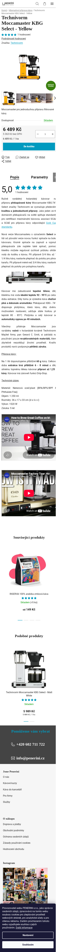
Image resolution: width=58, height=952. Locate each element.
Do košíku (29, 146)
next (54, 565)
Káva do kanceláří (12, 789)
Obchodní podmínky (13, 830)
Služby (6, 802)
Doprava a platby (12, 824)
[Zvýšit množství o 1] (52, 134)
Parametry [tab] (39, 177)
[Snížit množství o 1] (38, 134)
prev (3, 565)
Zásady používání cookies (16, 842)
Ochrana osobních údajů (16, 836)
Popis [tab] (14, 177)
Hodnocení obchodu (13, 849)
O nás (6, 777)
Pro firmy (7, 795)
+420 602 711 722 (30, 744)
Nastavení (28, 935)
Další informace (24, 927)
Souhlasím (28, 944)
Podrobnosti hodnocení (13, 38)
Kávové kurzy (10, 783)
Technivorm (17, 42)
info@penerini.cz (30, 758)
